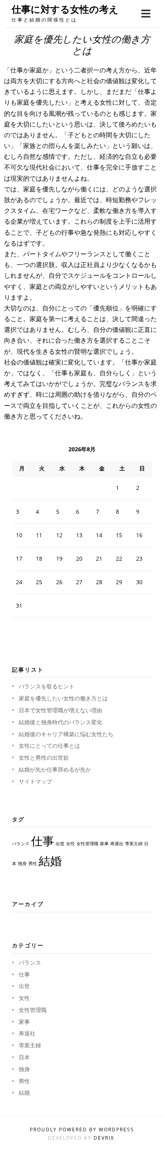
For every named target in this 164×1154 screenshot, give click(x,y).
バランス (20, 843)
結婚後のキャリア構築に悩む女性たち (66, 734)
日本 (24, 1057)
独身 (22, 863)
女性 (70, 843)
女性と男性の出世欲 (44, 757)
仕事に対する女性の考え (65, 9)
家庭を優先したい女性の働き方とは (63, 698)
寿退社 (116, 843)
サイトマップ (35, 781)
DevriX (104, 1138)
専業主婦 (134, 843)
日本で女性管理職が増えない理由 (60, 710)
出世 (60, 843)
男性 (32, 863)
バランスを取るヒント (46, 686)
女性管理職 (87, 843)
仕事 (42, 841)
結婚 (50, 861)
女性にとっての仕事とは (49, 745)
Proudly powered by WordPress (82, 1129)
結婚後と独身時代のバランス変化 (60, 722)
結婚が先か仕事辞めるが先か (55, 769)
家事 (104, 843)
